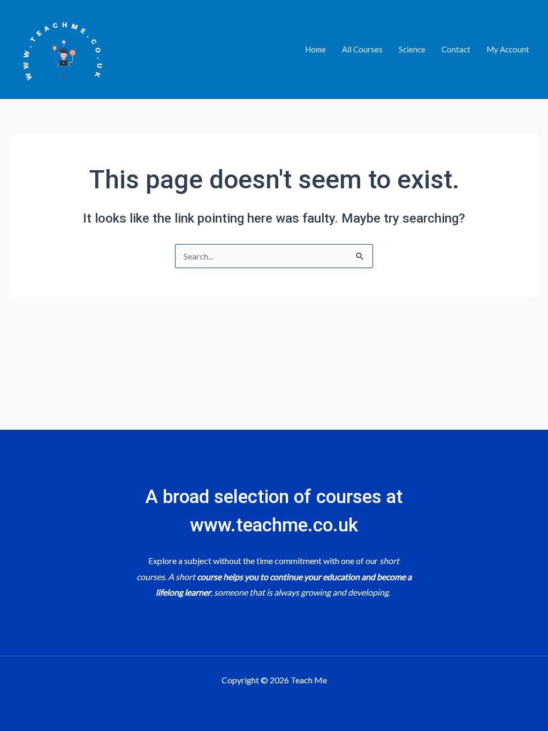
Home (315, 49)
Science (412, 49)
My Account (507, 49)
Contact (456, 49)
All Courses (362, 49)
